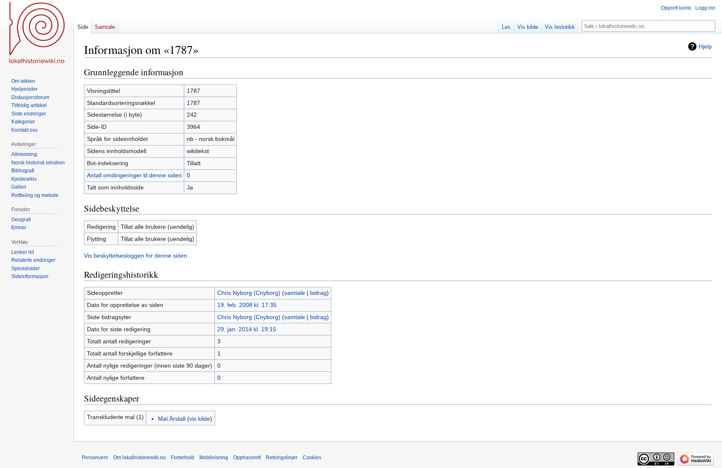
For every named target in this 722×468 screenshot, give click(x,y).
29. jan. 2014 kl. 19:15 (246, 329)
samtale (294, 292)
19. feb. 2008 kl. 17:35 (247, 305)
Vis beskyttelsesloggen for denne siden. (136, 255)
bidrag (318, 292)
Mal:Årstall (172, 418)
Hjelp (705, 46)
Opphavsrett (247, 457)
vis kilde (199, 418)
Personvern (95, 457)
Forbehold (182, 457)
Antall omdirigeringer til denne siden (134, 175)
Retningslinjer (281, 457)
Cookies (312, 457)
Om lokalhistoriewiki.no (139, 457)
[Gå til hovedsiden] (36, 33)
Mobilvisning (213, 457)
